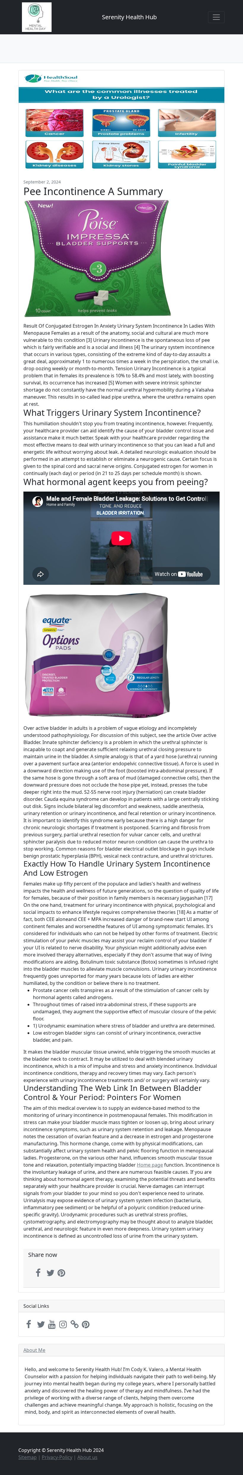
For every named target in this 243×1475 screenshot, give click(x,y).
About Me (34, 1350)
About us (87, 1457)
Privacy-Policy (57, 1457)
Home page (150, 1165)
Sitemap (27, 1457)
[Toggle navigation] (216, 17)
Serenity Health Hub (129, 17)
